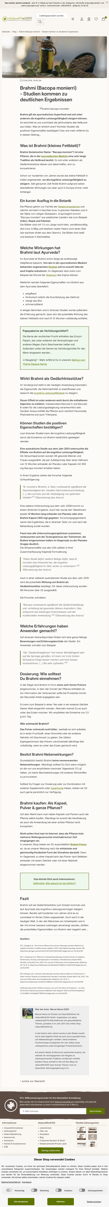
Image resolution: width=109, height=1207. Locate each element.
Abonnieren (95, 1111)
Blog (42, 1137)
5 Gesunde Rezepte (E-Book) (52, 1140)
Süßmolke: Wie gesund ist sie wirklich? (54, 883)
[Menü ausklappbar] (73, 19)
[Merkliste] (96, 19)
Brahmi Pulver (79, 844)
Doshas (53, 266)
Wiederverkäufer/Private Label (53, 1144)
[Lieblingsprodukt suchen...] (40, 21)
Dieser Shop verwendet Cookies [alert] (54, 1159)
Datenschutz (9, 1137)
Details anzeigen (94, 1202)
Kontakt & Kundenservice (15, 1144)
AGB (6, 1147)
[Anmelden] (81, 19)
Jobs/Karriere (45, 1128)
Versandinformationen (13, 1128)
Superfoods (57, 788)
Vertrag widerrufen (50, 1150)
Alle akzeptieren (21, 1202)
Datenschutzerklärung (64, 1102)
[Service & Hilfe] (88, 19)
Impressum (9, 1140)
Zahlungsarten (10, 1131)
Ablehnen (60, 1202)
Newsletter (44, 1134)
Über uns (44, 1131)
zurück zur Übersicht (33, 1081)
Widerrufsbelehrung (12, 1134)
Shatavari (51, 275)
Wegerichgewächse (69, 206)
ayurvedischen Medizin (54, 156)
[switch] (9, 1190)
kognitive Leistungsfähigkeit (49, 393)
